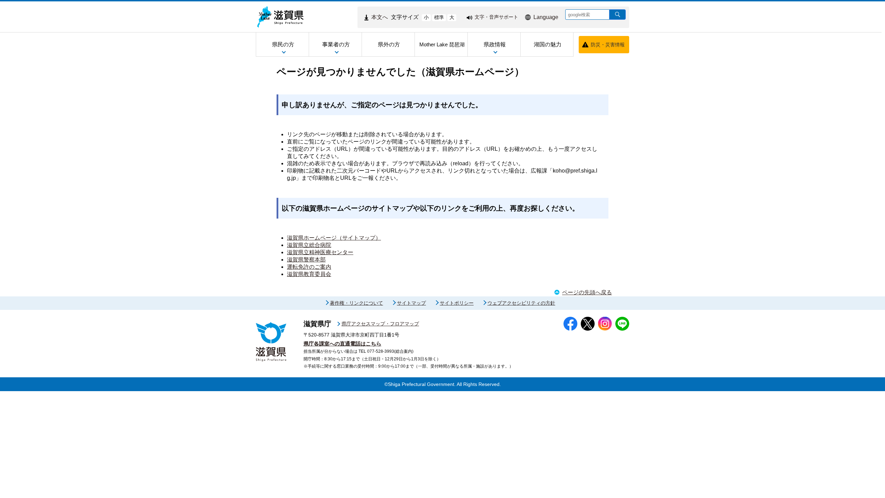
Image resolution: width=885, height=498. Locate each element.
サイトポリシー (457, 303)
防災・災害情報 (608, 44)
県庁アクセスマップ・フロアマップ (380, 323)
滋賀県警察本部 (306, 259)
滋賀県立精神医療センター (320, 252)
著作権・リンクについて (356, 303)
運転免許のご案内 (309, 267)
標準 (439, 17)
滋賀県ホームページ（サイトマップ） (334, 238)
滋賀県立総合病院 (309, 245)
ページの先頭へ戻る (587, 292)
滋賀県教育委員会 (309, 274)
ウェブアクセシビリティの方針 (521, 303)
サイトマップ (411, 303)
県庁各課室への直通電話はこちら (342, 344)
